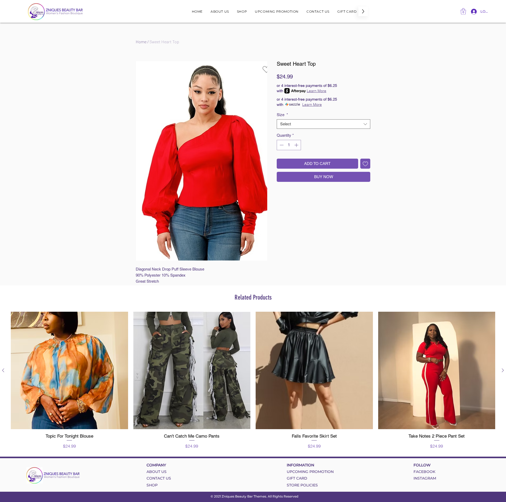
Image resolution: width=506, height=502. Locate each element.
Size (282, 114)
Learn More (316, 90)
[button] (463, 11)
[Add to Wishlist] (365, 164)
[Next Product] (503, 370)
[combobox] (323, 124)
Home (141, 41)
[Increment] (296, 145)
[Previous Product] (3, 370)
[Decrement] (281, 145)
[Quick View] (69, 370)
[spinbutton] (289, 145)
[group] (253, 380)
